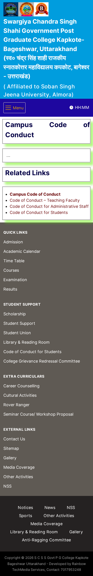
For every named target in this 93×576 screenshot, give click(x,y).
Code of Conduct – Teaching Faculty (45, 200)
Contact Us (14, 439)
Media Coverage (19, 467)
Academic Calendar (21, 251)
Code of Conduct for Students (39, 212)
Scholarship (14, 314)
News (50, 507)
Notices (25, 507)
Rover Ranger (16, 404)
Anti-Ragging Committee (46, 540)
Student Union (17, 332)
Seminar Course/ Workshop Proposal (38, 414)
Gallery (9, 457)
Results (10, 289)
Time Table (13, 260)
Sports (25, 515)
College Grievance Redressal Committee (41, 361)
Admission (13, 242)
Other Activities (18, 476)
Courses (11, 270)
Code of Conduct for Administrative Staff (49, 206)
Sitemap (11, 448)
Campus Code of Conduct (35, 194)
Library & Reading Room (26, 342)
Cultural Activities (20, 395)
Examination (15, 279)
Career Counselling (21, 385)
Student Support (19, 323)
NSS (7, 486)
